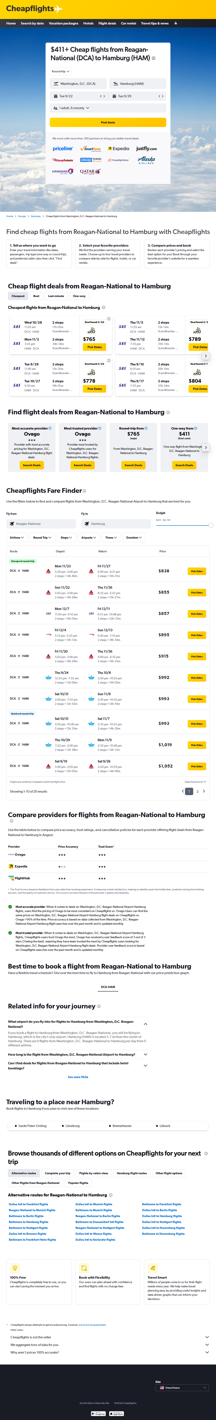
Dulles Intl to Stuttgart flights (161, 1222)
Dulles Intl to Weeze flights (94, 1233)
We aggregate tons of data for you (34, 1345)
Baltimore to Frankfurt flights (161, 1204)
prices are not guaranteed (92, 1324)
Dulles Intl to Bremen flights (27, 1233)
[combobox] (61, 71)
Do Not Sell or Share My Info (94, 1403)
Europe (22, 216)
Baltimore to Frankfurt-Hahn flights (32, 1239)
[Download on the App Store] (116, 1414)
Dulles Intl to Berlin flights (159, 1210)
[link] (32, 465)
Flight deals (107, 23)
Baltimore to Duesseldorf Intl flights (99, 1222)
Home (11, 23)
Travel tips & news (155, 23)
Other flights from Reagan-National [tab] (35, 1183)
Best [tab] (36, 296)
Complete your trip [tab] (57, 1173)
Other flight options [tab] (169, 1173)
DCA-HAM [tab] (108, 987)
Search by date (32, 23)
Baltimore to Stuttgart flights (28, 1227)
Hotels (88, 23)
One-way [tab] (79, 296)
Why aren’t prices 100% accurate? (35, 1352)
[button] (153, 58)
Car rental (128, 23)
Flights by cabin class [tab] (93, 1173)
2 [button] (197, 791)
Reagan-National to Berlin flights (98, 1216)
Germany (36, 216)
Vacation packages (63, 23)
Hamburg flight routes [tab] (132, 1173)
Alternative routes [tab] (24, 1173)
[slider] (210, 525)
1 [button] (189, 791)
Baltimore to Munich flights (94, 1210)
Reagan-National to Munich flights (32, 1210)
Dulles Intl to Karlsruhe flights (95, 1239)
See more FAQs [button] (78, 1077)
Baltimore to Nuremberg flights (163, 1233)
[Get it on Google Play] (98, 1414)
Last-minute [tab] (56, 296)
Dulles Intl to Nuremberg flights (163, 1227)
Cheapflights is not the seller (31, 1337)
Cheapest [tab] (18, 296)
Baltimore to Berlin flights (26, 1216)
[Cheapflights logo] (30, 9)
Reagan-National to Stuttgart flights (100, 1227)
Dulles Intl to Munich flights (94, 1204)
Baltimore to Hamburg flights (28, 1222)
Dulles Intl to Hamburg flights (162, 1216)
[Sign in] (175, 23)
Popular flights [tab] (78, 1183)
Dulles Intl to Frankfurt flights (28, 1204)
